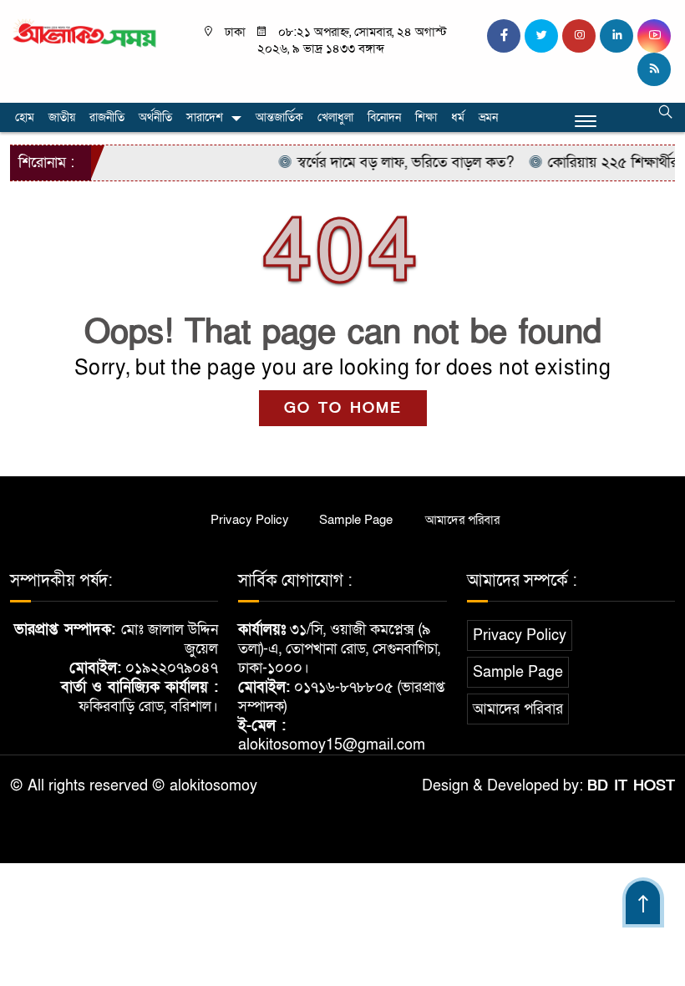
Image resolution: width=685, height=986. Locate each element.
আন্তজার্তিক (279, 117)
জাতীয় (61, 117)
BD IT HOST (631, 785)
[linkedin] (616, 36)
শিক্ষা (426, 117)
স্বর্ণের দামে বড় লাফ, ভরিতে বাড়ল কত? (394, 162)
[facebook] (503, 36)
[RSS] (654, 69)
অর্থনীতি (155, 117)
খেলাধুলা (335, 117)
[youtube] (654, 36)
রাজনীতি (106, 117)
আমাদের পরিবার (462, 519)
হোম (24, 117)
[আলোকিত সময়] (85, 33)
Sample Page (356, 519)
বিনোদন (384, 117)
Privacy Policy (250, 519)
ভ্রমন (488, 117)
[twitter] (541, 36)
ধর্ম (457, 117)
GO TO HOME (343, 408)
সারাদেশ (204, 117)
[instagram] (579, 36)
